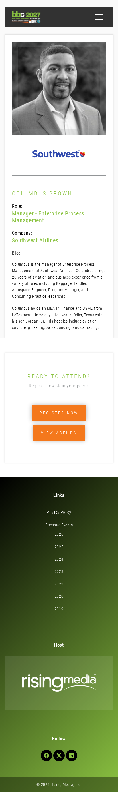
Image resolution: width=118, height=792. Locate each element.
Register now (59, 413)
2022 (59, 584)
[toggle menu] (99, 17)
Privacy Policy (59, 512)
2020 (59, 596)
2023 (59, 571)
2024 (59, 559)
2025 (59, 547)
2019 (59, 609)
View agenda (59, 433)
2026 (59, 534)
